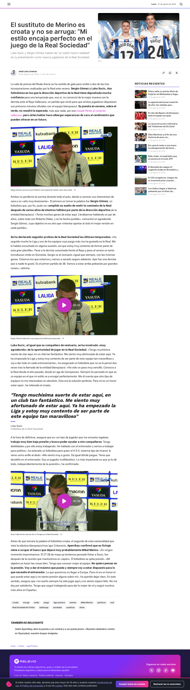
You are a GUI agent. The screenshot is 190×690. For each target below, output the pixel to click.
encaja (26, 602)
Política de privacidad (32, 685)
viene (81, 607)
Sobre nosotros (30, 675)
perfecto (102, 602)
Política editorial (46, 675)
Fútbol (21, 646)
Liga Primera (32, 646)
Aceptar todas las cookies (132, 684)
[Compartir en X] (176, 73)
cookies (58, 685)
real (112, 602)
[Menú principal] (9, 4)
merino (73, 602)
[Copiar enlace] (163, 73)
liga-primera (59, 602)
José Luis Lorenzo (27, 71)
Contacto (69, 675)
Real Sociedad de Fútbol (23, 607)
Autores (59, 675)
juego (46, 602)
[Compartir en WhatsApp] (170, 73)
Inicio (13, 646)
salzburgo (43, 607)
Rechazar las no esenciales (167, 684)
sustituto (70, 607)
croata (15, 602)
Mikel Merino (87, 602)
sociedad (57, 607)
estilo (36, 602)
